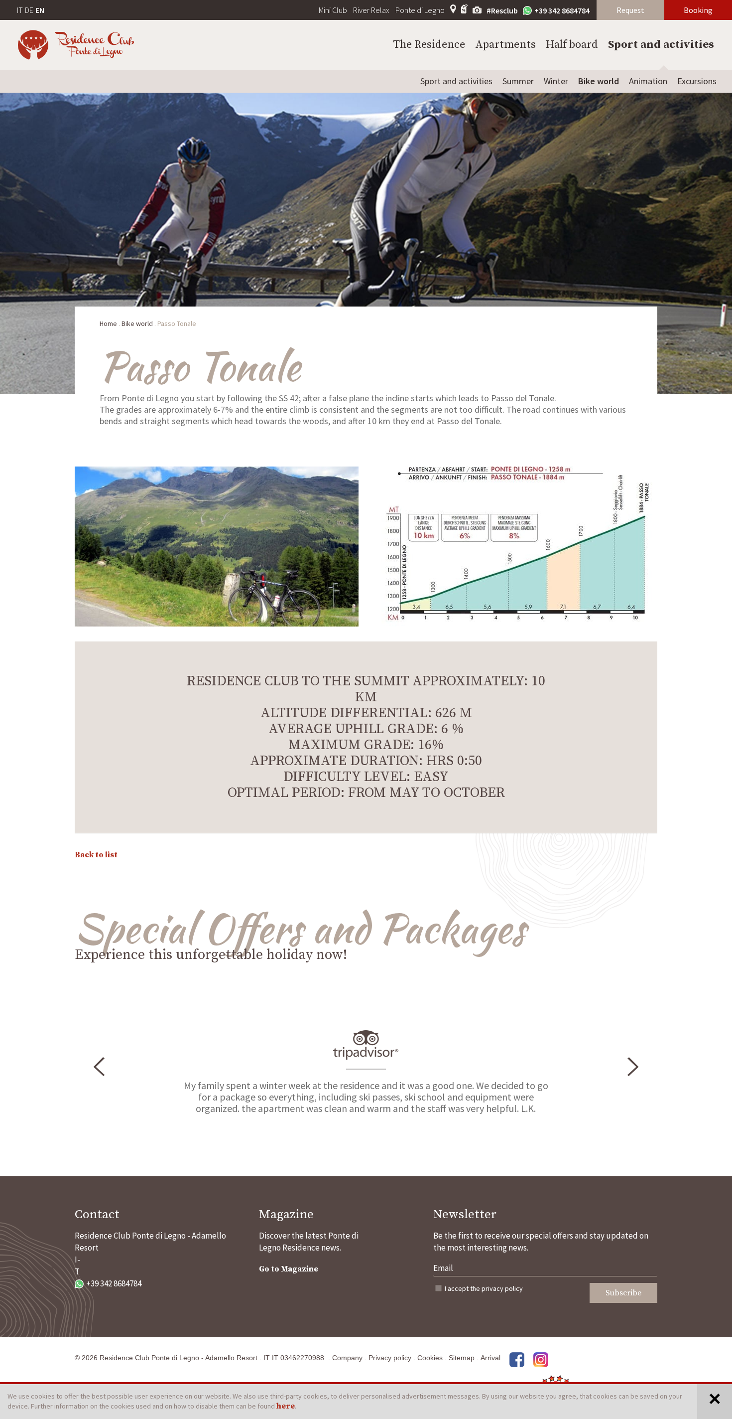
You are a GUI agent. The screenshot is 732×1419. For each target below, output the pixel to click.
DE (29, 10)
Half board (572, 44)
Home (108, 323)
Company (347, 1358)
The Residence (429, 44)
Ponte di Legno (420, 10)
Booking (698, 10)
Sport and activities (661, 44)
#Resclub (502, 10)
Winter (556, 81)
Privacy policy (389, 1358)
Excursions (697, 81)
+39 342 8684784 (562, 10)
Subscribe (623, 1293)
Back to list (96, 855)
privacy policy (502, 1288)
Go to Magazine (288, 1269)
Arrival (490, 1358)
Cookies (430, 1358)
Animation (648, 81)
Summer (518, 81)
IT (20, 10)
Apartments (505, 44)
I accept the (484, 1288)
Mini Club (333, 10)
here (285, 1406)
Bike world (598, 81)
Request (630, 10)
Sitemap (462, 1358)
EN (39, 10)
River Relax (371, 10)
